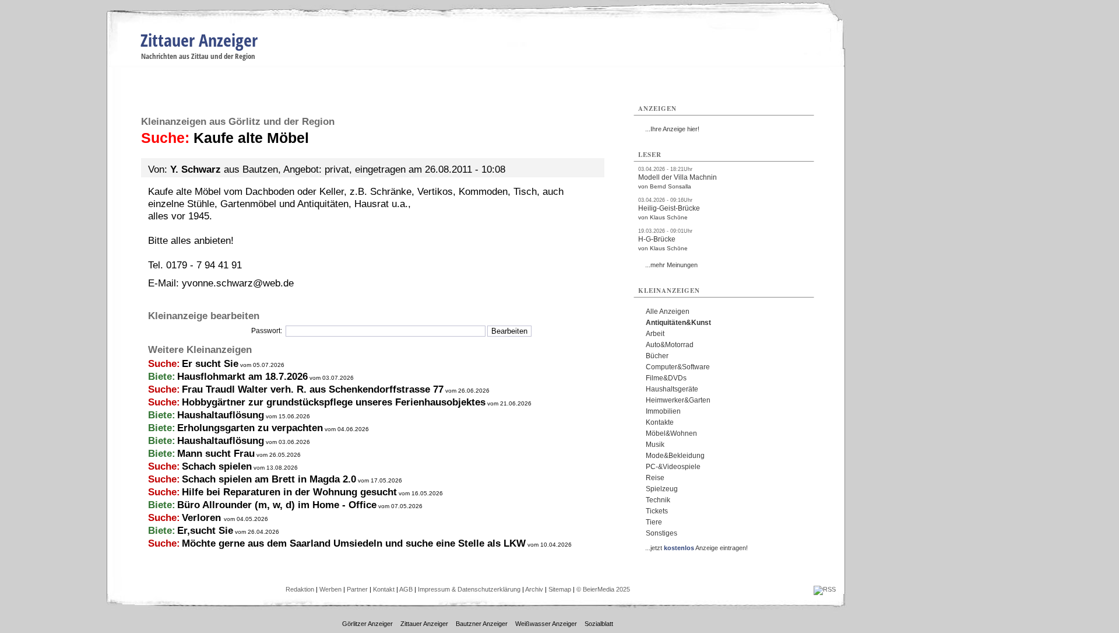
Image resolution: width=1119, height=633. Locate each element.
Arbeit (655, 334)
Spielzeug (662, 489)
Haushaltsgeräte (672, 389)
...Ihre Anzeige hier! (672, 129)
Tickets (657, 511)
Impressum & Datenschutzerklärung (469, 589)
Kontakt (384, 589)
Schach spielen (217, 466)
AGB (406, 589)
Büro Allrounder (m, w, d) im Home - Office (276, 504)
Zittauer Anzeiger (199, 40)
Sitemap (559, 589)
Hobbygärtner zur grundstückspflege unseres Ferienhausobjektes (333, 402)
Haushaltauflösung (220, 415)
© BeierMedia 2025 (603, 589)
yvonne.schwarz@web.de (238, 283)
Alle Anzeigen (667, 311)
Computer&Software (678, 367)
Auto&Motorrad (670, 345)
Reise (655, 478)
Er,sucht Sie (205, 530)
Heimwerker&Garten (678, 400)
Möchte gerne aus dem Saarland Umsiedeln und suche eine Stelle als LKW (354, 543)
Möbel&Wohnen (671, 433)
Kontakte (660, 422)
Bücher (657, 356)
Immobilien (663, 411)
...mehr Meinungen (671, 265)
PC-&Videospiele (673, 467)
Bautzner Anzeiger (482, 623)
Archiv (534, 589)
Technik (658, 500)
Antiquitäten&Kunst (678, 323)
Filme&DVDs (666, 378)
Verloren (203, 517)
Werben (330, 589)
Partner (357, 589)
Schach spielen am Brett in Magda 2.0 (269, 479)
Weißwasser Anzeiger (546, 623)
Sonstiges (661, 533)
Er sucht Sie (210, 363)
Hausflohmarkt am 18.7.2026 (242, 376)
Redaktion (300, 589)
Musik (655, 444)
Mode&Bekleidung (675, 456)
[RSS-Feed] (825, 589)
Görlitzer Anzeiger (367, 623)
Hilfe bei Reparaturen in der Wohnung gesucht (289, 492)
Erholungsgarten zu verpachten (250, 427)
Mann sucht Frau (216, 453)
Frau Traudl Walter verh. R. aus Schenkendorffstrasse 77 (313, 389)
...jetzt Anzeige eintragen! (696, 548)
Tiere (654, 522)
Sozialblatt (599, 623)
